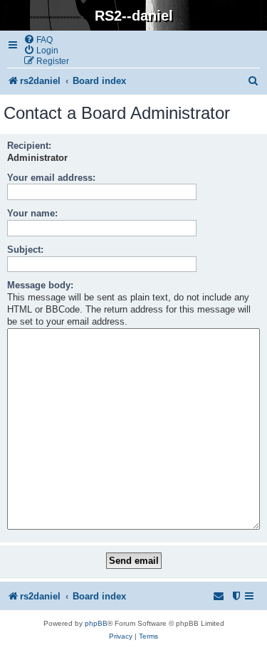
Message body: (40, 285)
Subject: (25, 249)
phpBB (96, 623)
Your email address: (51, 177)
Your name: (32, 213)
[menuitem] (38, 39)
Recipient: (29, 145)
